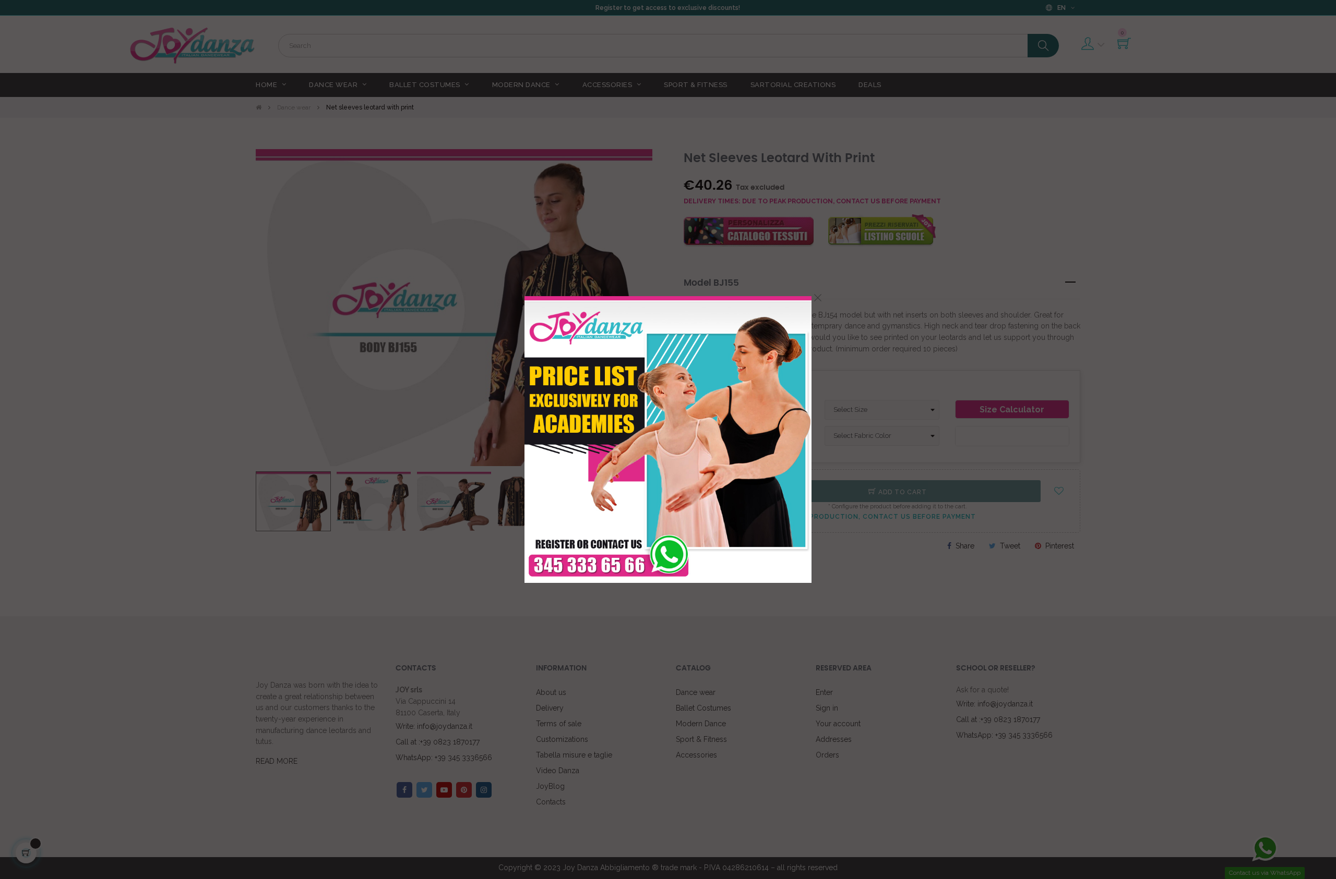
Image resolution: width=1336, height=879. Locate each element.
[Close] (817, 297)
